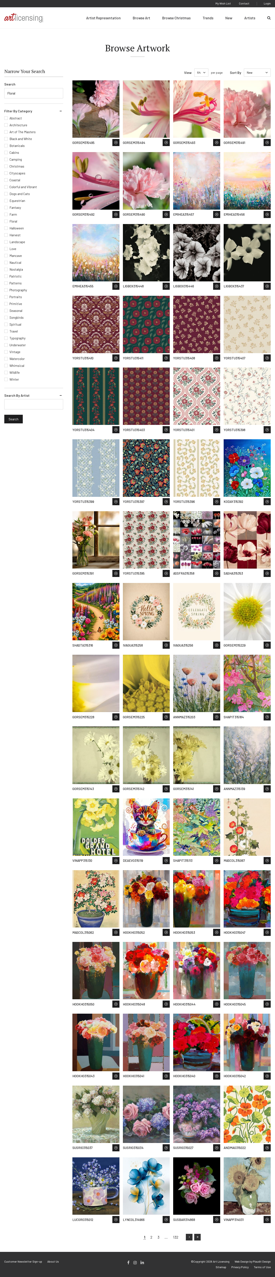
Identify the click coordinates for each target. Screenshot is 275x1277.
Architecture (18, 125)
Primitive (15, 304)
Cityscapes (17, 173)
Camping (15, 159)
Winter (14, 379)
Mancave (15, 256)
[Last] (197, 1237)
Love (12, 249)
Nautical (15, 262)
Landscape (17, 242)
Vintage (14, 352)
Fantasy (15, 207)
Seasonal (15, 311)
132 (175, 1237)
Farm (13, 214)
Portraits (15, 297)
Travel (13, 331)
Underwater (17, 345)
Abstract (15, 118)
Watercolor (17, 359)
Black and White (20, 139)
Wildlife (14, 372)
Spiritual (15, 324)
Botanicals (17, 146)
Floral (13, 221)
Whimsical (16, 366)
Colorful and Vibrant (23, 187)
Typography (17, 338)
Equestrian (17, 201)
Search (9, 84)
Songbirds (16, 317)
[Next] (189, 1237)
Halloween (16, 228)
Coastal (14, 180)
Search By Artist (17, 395)
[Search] (269, 18)
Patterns (15, 283)
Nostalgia (16, 269)
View (188, 72)
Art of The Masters (22, 132)
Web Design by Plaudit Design (253, 1261)
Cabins (14, 152)
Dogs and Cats (19, 194)
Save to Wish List (115, 142)
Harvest (15, 235)
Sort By (235, 72)
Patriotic (15, 276)
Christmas (16, 166)
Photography (18, 290)
